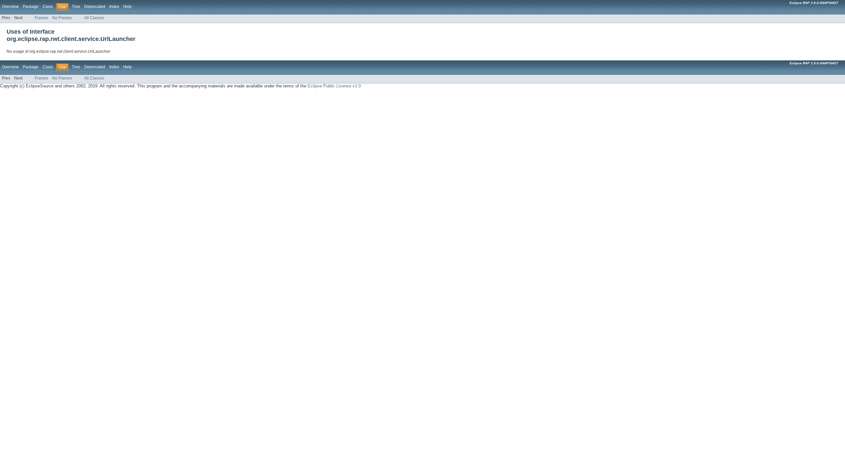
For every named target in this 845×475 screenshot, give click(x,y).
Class (48, 6)
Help (127, 6)
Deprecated (94, 6)
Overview (10, 6)
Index (114, 6)
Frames (41, 18)
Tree (76, 6)
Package (31, 6)
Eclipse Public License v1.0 (334, 85)
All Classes (94, 18)
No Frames (62, 18)
